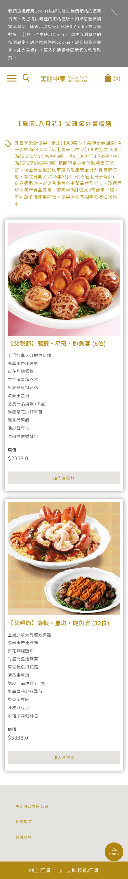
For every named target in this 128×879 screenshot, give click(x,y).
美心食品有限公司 (32, 806)
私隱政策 (24, 821)
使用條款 (24, 836)
